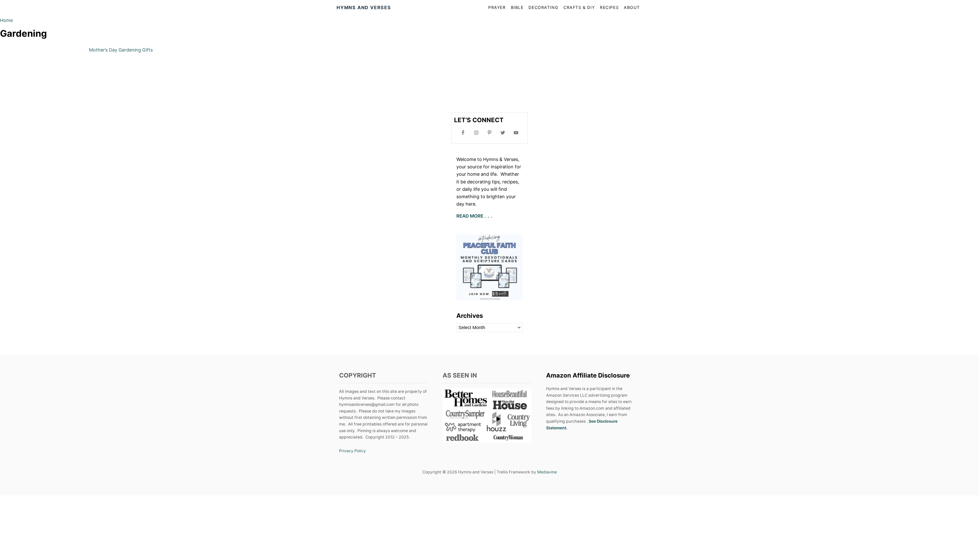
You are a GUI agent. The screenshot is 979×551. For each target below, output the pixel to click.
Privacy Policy (352, 450)
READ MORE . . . (474, 216)
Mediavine (547, 472)
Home (6, 20)
